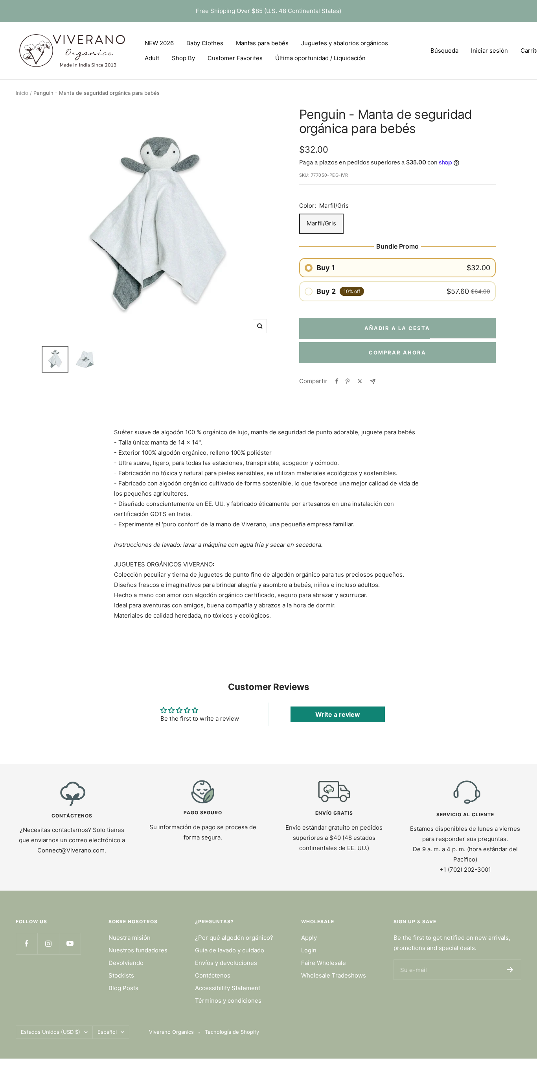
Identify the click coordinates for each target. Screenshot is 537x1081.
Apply (309, 937)
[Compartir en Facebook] (336, 381)
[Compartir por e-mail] (372, 381)
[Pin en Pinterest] (347, 381)
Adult (152, 58)
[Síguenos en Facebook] (26, 943)
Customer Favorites (235, 58)
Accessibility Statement (227, 988)
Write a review (337, 714)
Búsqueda (444, 50)
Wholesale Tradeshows (333, 975)
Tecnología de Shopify (232, 1032)
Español (107, 1032)
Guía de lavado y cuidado (229, 950)
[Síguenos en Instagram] (48, 943)
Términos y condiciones (228, 1000)
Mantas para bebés (262, 43)
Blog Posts (123, 988)
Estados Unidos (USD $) (50, 1032)
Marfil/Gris (321, 223)
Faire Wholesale (323, 963)
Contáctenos (212, 975)
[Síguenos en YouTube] (70, 943)
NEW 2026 (159, 43)
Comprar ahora (397, 352)
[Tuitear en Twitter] (360, 381)
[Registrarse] (510, 969)
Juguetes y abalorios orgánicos (344, 43)
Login (308, 950)
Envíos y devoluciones (226, 963)
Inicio (22, 93)
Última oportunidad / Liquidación (320, 58)
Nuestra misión (130, 937)
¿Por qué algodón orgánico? (234, 937)
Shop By (183, 58)
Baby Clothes (204, 43)
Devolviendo (126, 963)
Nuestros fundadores (138, 950)
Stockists (121, 975)
